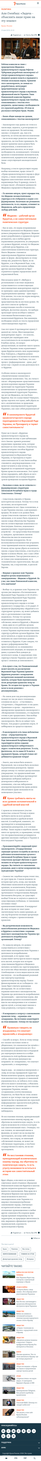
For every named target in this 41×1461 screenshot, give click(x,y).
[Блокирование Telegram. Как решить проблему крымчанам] (9, 1390)
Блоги (18, 1352)
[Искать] (34, 1458)
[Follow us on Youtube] (13, 1431)
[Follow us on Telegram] (29, 1431)
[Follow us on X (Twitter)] (8, 1431)
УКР (25, 1458)
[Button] (16, 35)
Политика (6, 9)
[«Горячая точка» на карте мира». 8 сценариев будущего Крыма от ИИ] (9, 1378)
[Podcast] (8, 1436)
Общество (20, 1299)
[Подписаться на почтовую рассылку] (13, 1436)
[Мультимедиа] (6, 1458)
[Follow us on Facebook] (3, 1431)
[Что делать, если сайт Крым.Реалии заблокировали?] (9, 1412)
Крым (18, 1376)
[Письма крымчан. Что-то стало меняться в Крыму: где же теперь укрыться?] (9, 1354)
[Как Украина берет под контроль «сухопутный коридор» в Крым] (9, 1274)
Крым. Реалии (6, 26)
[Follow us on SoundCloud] (34, 1431)
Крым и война (21, 1287)
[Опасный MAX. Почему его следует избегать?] (9, 1402)
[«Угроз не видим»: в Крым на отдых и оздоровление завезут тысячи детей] (9, 1366)
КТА (15, 1458)
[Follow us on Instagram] (19, 1431)
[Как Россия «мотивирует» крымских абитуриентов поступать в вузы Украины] (9, 1301)
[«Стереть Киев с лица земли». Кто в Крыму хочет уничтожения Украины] (9, 1289)
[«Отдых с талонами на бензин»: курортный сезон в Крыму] (9, 1327)
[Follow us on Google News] (24, 1431)
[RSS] (3, 1436)
